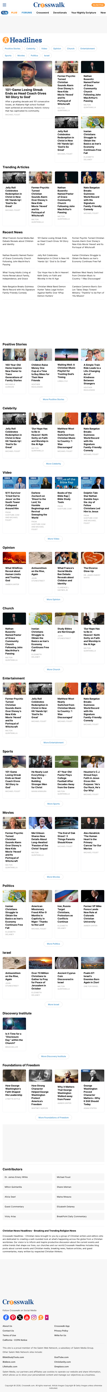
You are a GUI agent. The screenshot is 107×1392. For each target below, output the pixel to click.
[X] (20, 1317)
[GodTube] (47, 1317)
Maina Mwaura (64, 1196)
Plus (14, 12)
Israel (46, 55)
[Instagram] (34, 1317)
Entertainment (88, 48)
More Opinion (53, 599)
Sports (8, 55)
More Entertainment (54, 742)
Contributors (12, 1169)
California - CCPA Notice (15, 1340)
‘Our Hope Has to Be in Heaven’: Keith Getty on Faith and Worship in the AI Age (53, 275)
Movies (21, 55)
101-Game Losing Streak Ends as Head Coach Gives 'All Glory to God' (52, 241)
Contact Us (8, 1330)
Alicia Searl (10, 1196)
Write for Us (60, 1335)
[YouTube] (27, 1317)
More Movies (53, 877)
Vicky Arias (10, 1216)
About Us (7, 1326)
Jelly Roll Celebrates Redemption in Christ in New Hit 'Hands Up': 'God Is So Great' (53, 258)
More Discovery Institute (53, 1056)
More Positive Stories (53, 399)
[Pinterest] (13, 1317)
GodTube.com (61, 1357)
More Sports (53, 803)
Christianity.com (62, 1362)
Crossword (42, 12)
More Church (53, 669)
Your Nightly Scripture (83, 12)
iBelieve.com (9, 1362)
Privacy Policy (61, 1330)
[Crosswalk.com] (49, 5)
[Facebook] (6, 1317)
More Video (53, 538)
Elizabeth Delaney (66, 1206)
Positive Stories (12, 48)
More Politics (53, 943)
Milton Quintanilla (13, 1187)
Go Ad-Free (98, 5)
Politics (34, 55)
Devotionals (60, 12)
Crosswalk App (62, 1326)
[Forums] (41, 1317)
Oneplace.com (61, 1366)
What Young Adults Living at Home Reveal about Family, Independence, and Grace (17, 275)
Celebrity (30, 48)
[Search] (4, 12)
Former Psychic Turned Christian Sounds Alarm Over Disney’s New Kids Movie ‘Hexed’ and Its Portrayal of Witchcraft (88, 243)
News (104, 12)
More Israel (53, 1004)
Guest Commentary (14, 1206)
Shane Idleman (64, 1187)
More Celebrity (53, 463)
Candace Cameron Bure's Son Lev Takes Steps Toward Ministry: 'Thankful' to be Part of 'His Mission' (88, 291)
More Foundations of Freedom (53, 1117)
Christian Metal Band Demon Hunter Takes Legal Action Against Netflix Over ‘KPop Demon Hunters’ (51, 291)
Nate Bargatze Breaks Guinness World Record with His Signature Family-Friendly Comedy (19, 289)
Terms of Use (9, 1335)
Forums (27, 12)
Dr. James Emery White (16, 1177)
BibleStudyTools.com (13, 1357)
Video (44, 48)
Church (71, 48)
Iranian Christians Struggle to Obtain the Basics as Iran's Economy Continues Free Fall (86, 258)
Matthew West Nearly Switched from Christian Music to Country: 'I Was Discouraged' (87, 275)
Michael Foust (63, 1177)
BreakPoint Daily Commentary (72, 1216)
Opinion (57, 48)
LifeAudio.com (10, 1366)
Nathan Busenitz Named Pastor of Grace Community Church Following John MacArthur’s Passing (18, 260)
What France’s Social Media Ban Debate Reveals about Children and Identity (18, 241)
